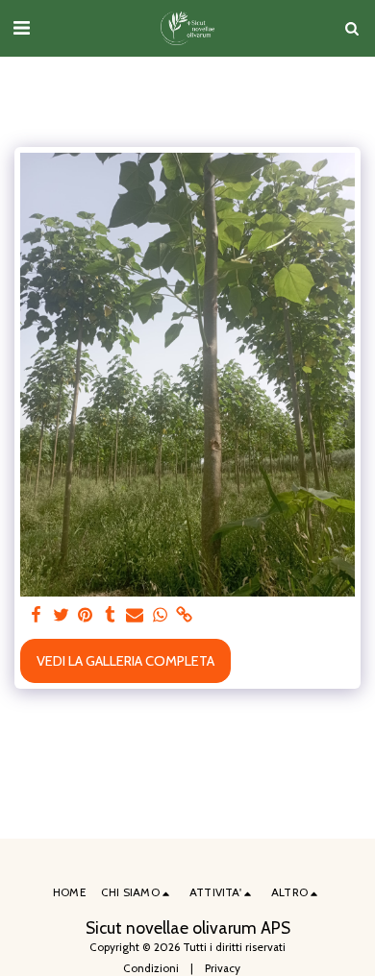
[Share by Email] (134, 615)
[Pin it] (85, 615)
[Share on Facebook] (35, 615)
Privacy (222, 968)
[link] (184, 615)
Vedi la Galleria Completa (125, 661)
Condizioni (151, 968)
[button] (21, 28)
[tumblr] (110, 615)
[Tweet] (60, 615)
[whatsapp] (159, 615)
